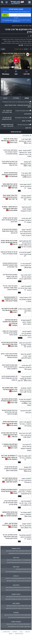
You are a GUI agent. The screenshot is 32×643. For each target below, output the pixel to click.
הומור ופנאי (16, 567)
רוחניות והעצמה (16, 25)
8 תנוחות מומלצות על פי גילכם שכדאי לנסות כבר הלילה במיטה (19, 560)
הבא (3, 49)
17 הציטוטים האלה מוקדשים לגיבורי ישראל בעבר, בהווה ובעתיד (18, 624)
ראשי (30, 25)
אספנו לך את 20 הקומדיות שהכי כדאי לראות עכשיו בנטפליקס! (19, 605)
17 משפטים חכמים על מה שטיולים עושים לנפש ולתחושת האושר (18, 587)
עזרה (21, 632)
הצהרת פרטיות (19, 634)
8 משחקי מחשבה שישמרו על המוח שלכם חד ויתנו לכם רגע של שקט (18, 615)
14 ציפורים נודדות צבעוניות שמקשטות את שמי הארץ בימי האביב (18, 590)
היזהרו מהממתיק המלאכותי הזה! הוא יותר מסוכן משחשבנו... (19, 553)
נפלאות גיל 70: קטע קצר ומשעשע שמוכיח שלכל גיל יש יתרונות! (18, 578)
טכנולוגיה (16, 612)
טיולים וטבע (16, 585)
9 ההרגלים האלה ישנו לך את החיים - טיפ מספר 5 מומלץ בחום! (19, 581)
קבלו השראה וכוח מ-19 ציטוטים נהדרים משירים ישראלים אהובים (18, 608)
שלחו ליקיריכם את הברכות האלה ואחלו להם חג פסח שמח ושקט (18, 596)
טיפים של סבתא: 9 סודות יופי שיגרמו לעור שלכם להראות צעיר (19, 562)
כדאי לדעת (16, 557)
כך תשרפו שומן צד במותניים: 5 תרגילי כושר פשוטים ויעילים (19, 626)
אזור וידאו (25, 25)
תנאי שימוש (15, 20)
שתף (25, 49)
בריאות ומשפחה (16, 548)
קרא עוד (20, 45)
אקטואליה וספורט (16, 621)
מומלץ (27, 98)
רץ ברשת (16, 576)
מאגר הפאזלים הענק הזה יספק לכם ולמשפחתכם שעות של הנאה (18, 571)
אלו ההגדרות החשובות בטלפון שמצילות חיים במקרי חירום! (19, 617)
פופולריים (16, 98)
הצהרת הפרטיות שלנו (8, 20)
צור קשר (27, 632)
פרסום (10, 634)
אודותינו (15, 632)
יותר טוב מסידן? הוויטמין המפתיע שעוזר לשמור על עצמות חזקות (18, 551)
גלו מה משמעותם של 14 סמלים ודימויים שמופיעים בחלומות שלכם (18, 599)
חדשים (5, 98)
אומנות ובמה (16, 603)
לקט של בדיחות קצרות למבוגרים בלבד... (23, 569)
